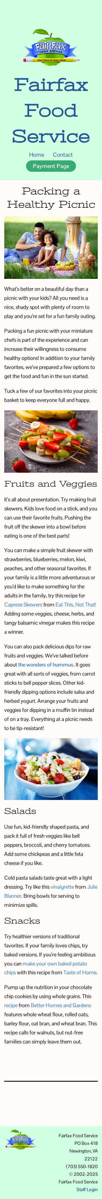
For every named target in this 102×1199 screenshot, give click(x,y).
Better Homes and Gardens (61, 1005)
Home (36, 155)
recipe (11, 1005)
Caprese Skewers (23, 604)
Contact (63, 155)
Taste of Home (79, 972)
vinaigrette (62, 886)
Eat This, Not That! (76, 604)
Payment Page (51, 166)
